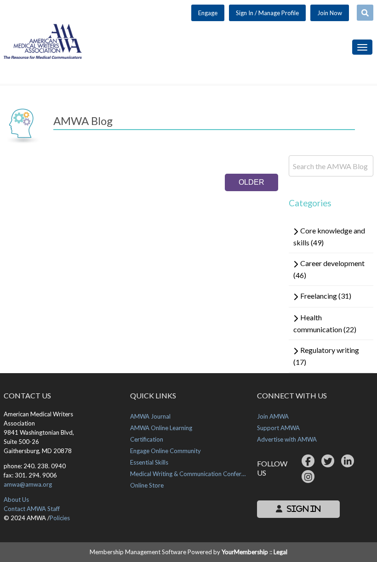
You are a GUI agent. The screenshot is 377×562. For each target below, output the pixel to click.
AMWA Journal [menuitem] (150, 416)
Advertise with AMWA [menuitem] (287, 439)
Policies (60, 518)
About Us (16, 499)
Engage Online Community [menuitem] (165, 450)
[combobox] (365, 13)
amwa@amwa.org (28, 484)
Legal (280, 552)
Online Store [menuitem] (147, 485)
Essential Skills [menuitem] (149, 462)
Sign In (302, 508)
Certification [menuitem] (146, 439)
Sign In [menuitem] (267, 13)
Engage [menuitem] (207, 13)
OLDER (251, 182)
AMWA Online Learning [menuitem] (161, 427)
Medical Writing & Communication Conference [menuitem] (188, 473)
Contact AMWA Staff (32, 508)
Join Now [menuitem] (329, 13)
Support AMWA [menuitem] (278, 427)
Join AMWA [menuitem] (273, 416)
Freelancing (325, 295)
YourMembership (245, 552)
